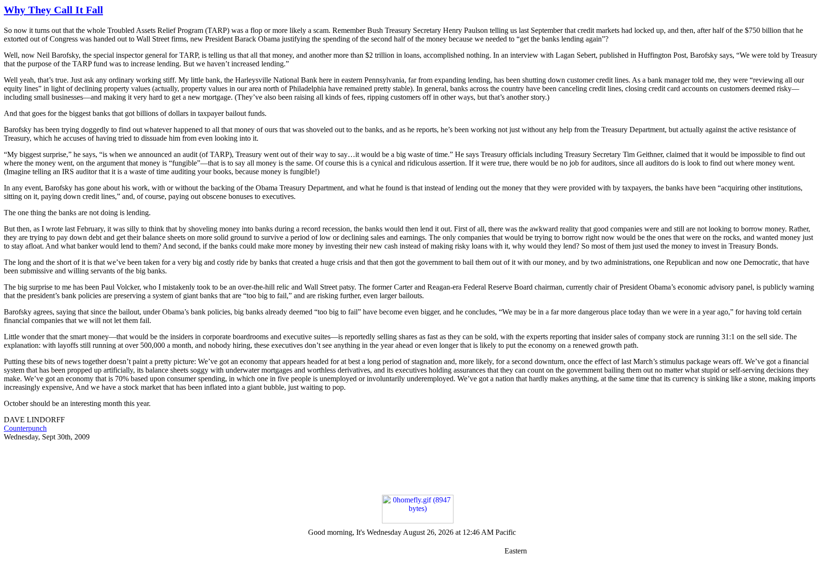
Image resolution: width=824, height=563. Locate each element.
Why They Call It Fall (53, 10)
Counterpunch (25, 428)
